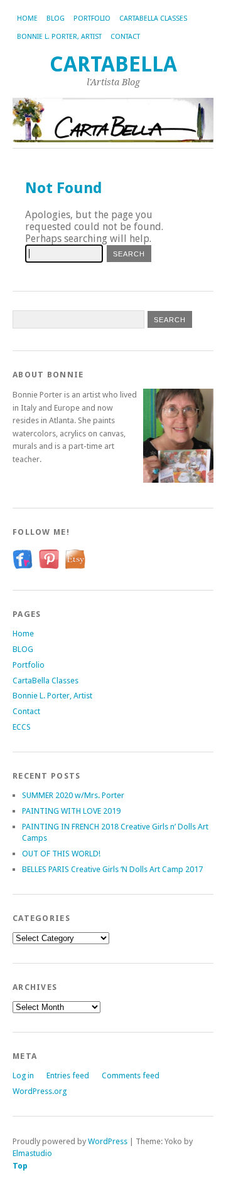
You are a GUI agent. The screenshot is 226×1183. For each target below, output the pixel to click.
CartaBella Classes (153, 18)
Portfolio (91, 18)
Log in (23, 1075)
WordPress (107, 1141)
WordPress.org (40, 1091)
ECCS (22, 727)
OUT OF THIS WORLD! (61, 853)
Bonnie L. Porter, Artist (59, 37)
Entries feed (67, 1075)
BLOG (55, 18)
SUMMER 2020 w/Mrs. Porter (73, 795)
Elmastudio (32, 1153)
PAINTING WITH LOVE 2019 (71, 811)
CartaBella (113, 64)
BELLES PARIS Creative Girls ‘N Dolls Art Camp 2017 (112, 869)
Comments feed (130, 1075)
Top (20, 1165)
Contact (125, 37)
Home (27, 18)
